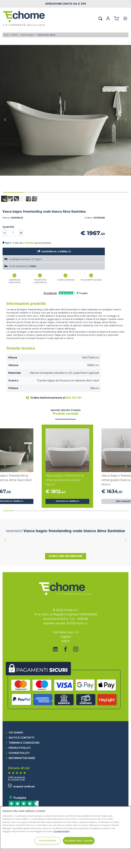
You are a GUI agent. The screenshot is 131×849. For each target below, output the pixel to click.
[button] (4, 199)
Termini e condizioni (22, 742)
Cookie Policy (18, 752)
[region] (65, 827)
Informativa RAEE (20, 758)
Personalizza (47, 840)
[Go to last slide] (5, 119)
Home (6, 35)
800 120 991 (74, 397)
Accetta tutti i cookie (79, 840)
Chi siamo (14, 732)
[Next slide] (125, 119)
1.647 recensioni (16, 777)
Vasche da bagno (27, 35)
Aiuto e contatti (20, 737)
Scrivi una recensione (65, 556)
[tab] (13, 192)
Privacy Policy (18, 747)
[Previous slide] (5, 540)
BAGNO (15, 35)
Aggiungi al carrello (67, 501)
